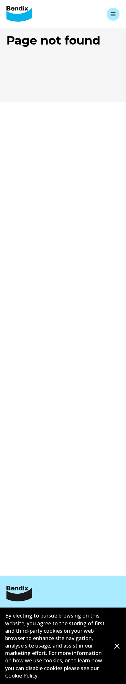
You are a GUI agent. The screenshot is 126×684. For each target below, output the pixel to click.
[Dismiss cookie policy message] (117, 646)
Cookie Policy (21, 675)
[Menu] (113, 14)
